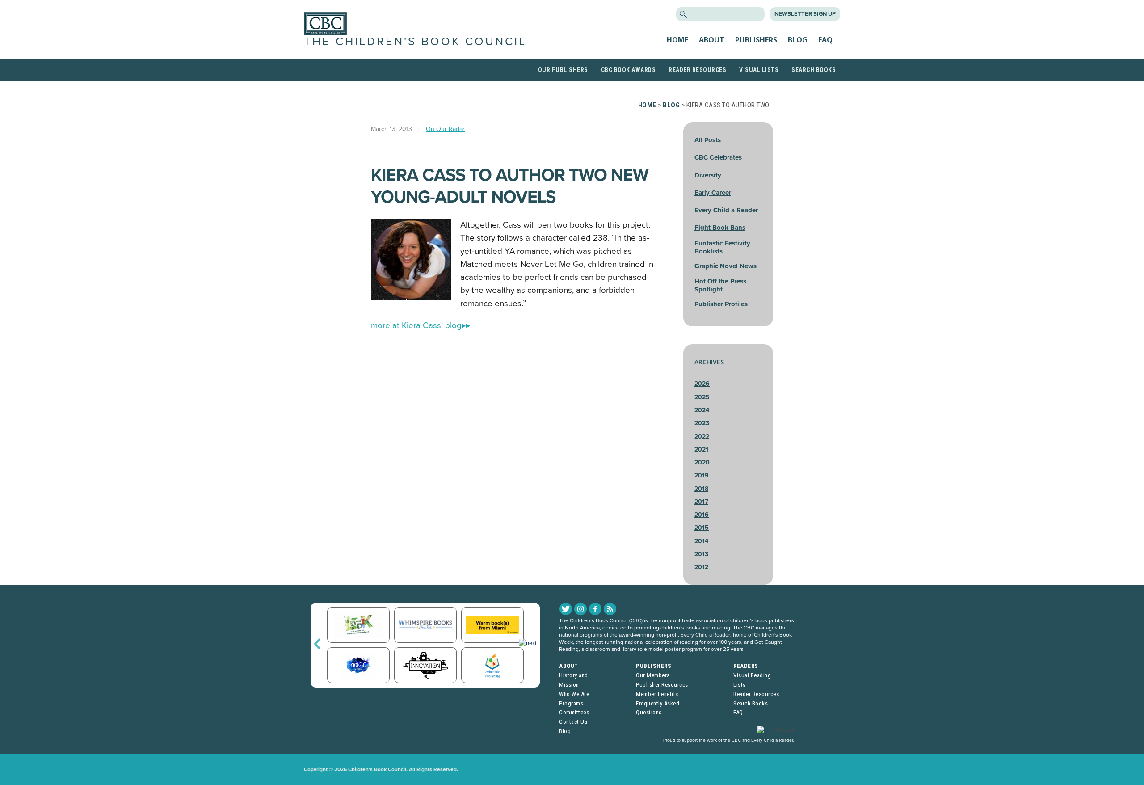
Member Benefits (657, 694)
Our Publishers (563, 69)
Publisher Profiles (721, 304)
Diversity (707, 175)
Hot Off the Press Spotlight (720, 285)
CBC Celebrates (718, 157)
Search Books (813, 69)
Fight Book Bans (719, 228)
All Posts (707, 140)
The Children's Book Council (415, 41)
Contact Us (573, 721)
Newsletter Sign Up (805, 13)
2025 (702, 397)
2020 (702, 462)
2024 (701, 410)
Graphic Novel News (725, 266)
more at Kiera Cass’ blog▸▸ (421, 325)
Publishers (756, 40)
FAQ (825, 40)
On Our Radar (445, 129)
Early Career (712, 193)
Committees (574, 712)
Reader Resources (697, 69)
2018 (701, 489)
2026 (702, 384)
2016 (701, 515)
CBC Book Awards (628, 69)
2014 (701, 541)
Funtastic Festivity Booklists (722, 247)
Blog (798, 40)
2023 (701, 423)
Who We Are (574, 694)
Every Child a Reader (726, 210)
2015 (701, 528)
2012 (701, 567)
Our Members (653, 675)
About (711, 40)
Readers (745, 666)
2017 (701, 502)
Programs (571, 703)
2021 (701, 449)
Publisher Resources (662, 684)
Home (677, 40)
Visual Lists (758, 69)
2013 (701, 554)
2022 (701, 436)
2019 (701, 475)
